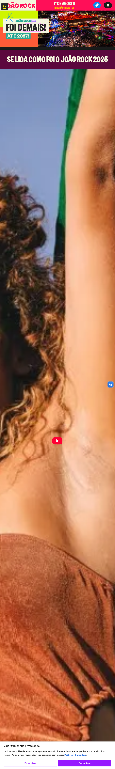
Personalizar (30, 763)
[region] (57, 755)
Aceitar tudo (85, 763)
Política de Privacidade (75, 755)
